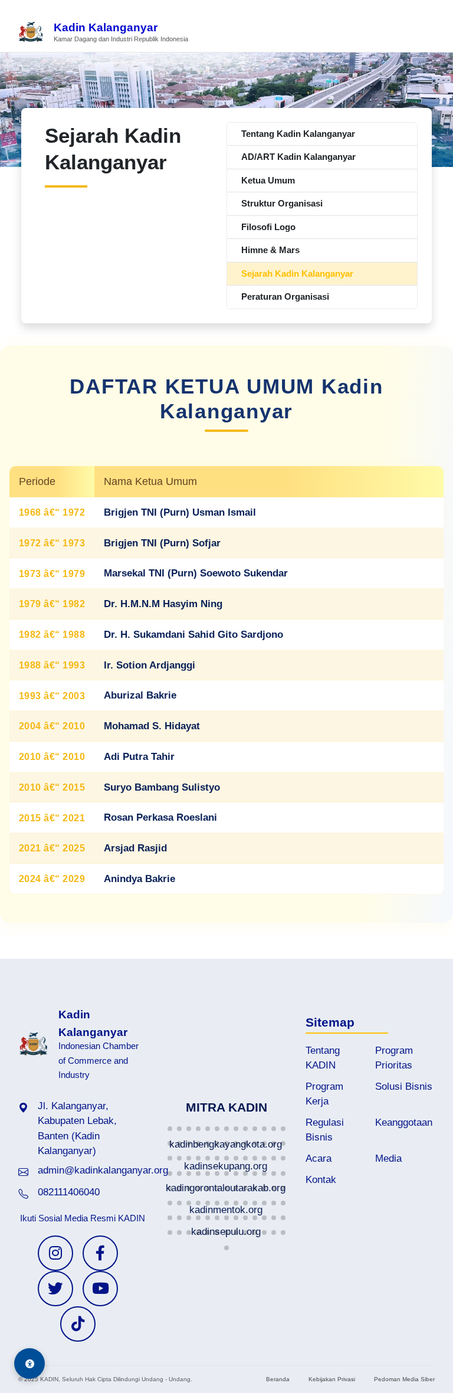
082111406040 (69, 1192)
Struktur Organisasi (282, 203)
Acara (318, 1158)
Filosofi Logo (268, 227)
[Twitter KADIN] (55, 1288)
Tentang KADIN (323, 1058)
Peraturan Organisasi (285, 296)
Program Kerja (324, 1094)
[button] (170, 1128)
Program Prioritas (394, 1058)
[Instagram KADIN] (55, 1253)
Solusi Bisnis (403, 1086)
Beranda (278, 1379)
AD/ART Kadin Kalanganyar (298, 157)
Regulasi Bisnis (325, 1130)
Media (388, 1158)
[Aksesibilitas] (29, 1363)
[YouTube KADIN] (100, 1288)
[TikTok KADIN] (78, 1324)
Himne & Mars (270, 250)
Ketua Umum (268, 180)
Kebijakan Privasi (331, 1379)
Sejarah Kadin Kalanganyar (297, 273)
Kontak (321, 1179)
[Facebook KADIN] (100, 1253)
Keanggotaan (403, 1122)
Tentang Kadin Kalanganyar (298, 134)
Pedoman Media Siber (404, 1379)
